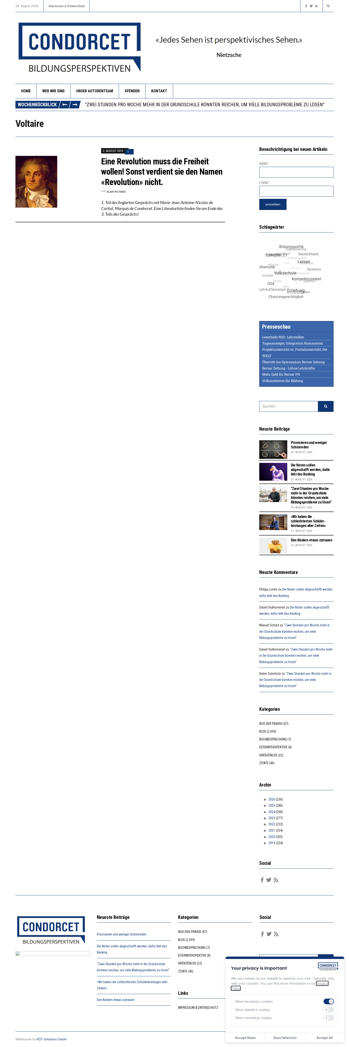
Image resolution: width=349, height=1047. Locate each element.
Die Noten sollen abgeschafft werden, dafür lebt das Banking (310, 469)
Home (26, 91)
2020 (272, 837)
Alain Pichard (116, 191)
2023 (272, 818)
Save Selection (285, 1038)
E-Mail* (264, 183)
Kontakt (159, 91)
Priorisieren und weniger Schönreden (121, 934)
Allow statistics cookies (252, 1010)
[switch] (329, 1001)
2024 (272, 812)
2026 (272, 799)
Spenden (132, 91)
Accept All (324, 1038)
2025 (272, 805)
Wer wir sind (53, 91)
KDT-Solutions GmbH (51, 1039)
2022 (272, 824)
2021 (272, 830)
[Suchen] (326, 406)
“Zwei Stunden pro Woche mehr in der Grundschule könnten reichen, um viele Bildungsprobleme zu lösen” (205, 104)
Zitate (264, 763)
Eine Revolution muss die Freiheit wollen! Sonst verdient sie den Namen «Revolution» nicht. (161, 172)
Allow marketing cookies (253, 1018)
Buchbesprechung (273, 739)
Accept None (245, 1038)
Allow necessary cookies (254, 1001)
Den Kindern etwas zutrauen (311, 540)
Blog (262, 731)
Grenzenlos (268, 755)
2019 (272, 843)
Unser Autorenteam (94, 91)
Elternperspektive (273, 747)
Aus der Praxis (271, 724)
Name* (264, 164)
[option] (209, 105)
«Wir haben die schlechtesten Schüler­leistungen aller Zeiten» (308, 521)
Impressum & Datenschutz (66, 6)
